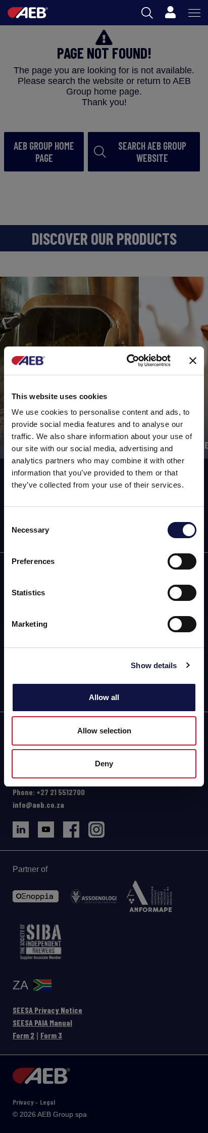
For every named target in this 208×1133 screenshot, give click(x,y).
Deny (104, 763)
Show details (154, 665)
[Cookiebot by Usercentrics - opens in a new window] (129, 360)
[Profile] (170, 13)
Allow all (104, 697)
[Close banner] (192, 360)
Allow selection (104, 730)
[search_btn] (147, 13)
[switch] (182, 561)
